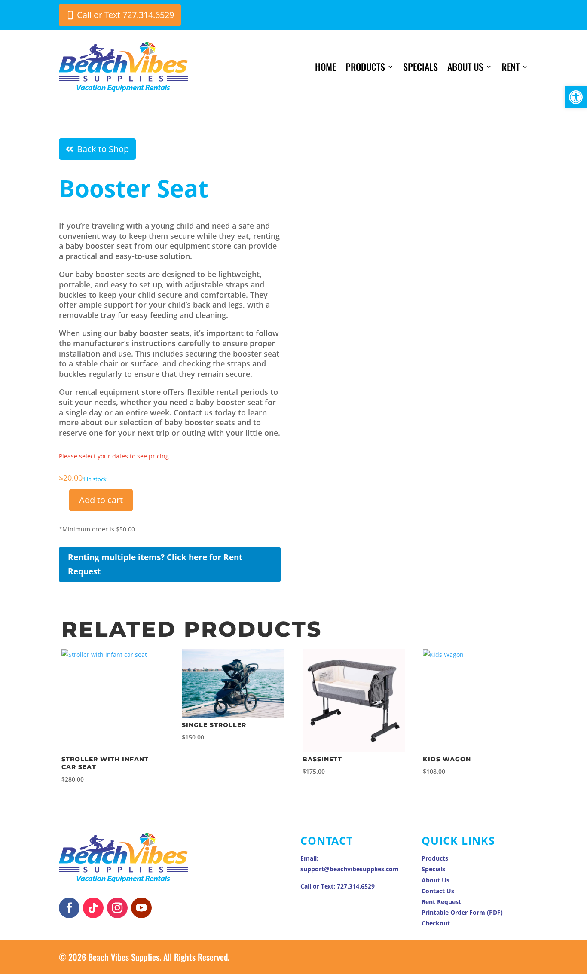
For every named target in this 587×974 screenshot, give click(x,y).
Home (325, 66)
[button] (576, 97)
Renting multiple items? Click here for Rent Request (155, 564)
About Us (465, 66)
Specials (420, 66)
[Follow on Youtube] (141, 908)
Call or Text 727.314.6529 (125, 15)
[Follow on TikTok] (93, 908)
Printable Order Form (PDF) (462, 912)
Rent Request (441, 902)
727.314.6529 (356, 886)
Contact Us (438, 891)
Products (365, 66)
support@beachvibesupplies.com (349, 869)
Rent (510, 66)
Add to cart (101, 500)
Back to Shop (103, 149)
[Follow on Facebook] (69, 908)
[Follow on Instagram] (117, 908)
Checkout (436, 923)
